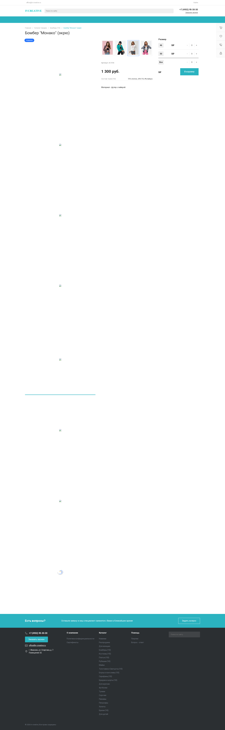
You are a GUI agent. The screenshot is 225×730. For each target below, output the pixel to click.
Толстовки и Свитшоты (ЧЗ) (111, 669)
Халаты (102, 707)
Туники (102, 691)
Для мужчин (104, 684)
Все (161, 62)
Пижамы (102, 699)
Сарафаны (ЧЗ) (105, 676)
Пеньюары (103, 703)
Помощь (135, 633)
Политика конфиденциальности (80, 639)
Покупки (134, 639)
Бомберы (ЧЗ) (105, 650)
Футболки (103, 688)
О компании (72, 633)
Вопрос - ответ (137, 642)
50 (161, 54)
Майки (102, 665)
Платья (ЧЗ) (104, 657)
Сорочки (102, 695)
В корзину (189, 71)
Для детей (103, 714)
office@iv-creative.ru (33, 3)
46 (161, 45)
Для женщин (104, 646)
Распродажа (104, 642)
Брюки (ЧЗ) (103, 710)
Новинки (102, 639)
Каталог (103, 633)
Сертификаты (72, 642)
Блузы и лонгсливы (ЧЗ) (109, 673)
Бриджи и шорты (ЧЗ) (108, 680)
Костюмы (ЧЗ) (105, 654)
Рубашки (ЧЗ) (104, 661)
